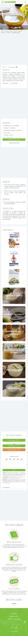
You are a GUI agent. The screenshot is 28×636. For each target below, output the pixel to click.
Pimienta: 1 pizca (8, 135)
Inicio (2, 31)
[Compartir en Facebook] (11, 27)
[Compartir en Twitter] (16, 27)
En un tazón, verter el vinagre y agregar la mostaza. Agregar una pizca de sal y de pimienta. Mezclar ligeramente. (14, 186)
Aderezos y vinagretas (6, 32)
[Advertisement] (14, 49)
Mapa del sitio (14, 616)
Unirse (14, 603)
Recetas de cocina (9, 31)
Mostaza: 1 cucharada (9, 128)
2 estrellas (18, 459)
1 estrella (21, 459)
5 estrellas (6, 459)
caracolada (10, 2)
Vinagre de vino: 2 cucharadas (11, 125)
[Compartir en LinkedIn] (19, 27)
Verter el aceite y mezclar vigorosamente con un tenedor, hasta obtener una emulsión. (14, 192)
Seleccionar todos (8, 137)
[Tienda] (14, 240)
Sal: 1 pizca (7, 132)
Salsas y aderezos (18, 31)
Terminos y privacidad (14, 619)
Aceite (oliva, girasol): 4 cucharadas (13, 130)
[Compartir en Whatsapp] (8, 27)
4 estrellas (10, 459)
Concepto (14, 613)
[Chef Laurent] (10, 84)
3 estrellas (14, 459)
